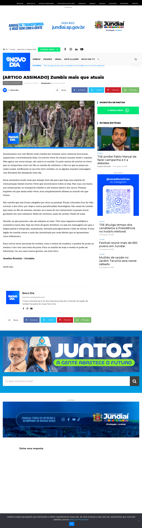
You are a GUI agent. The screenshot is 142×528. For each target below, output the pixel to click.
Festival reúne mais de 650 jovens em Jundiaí (118, 244)
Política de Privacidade (79, 519)
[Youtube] (82, 49)
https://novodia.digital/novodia (33, 297)
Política (100, 153)
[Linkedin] (76, 49)
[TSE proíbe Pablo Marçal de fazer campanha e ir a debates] (118, 139)
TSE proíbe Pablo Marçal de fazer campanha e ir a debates (116, 160)
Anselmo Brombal (12, 83)
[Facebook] (65, 49)
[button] (135, 59)
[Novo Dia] (5, 90)
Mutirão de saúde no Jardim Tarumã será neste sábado (118, 261)
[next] (137, 65)
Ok (71, 524)
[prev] (133, 65)
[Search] (134, 381)
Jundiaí (102, 239)
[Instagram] (71, 49)
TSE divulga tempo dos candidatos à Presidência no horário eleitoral (73, 65)
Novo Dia (14, 90)
